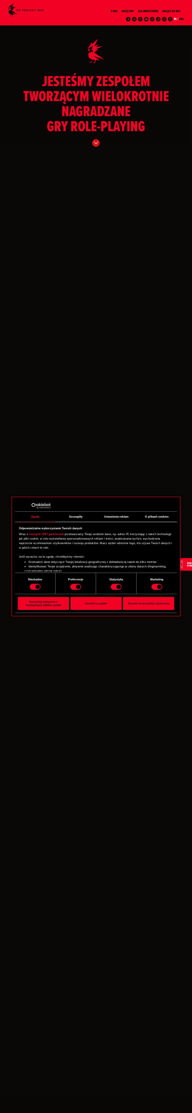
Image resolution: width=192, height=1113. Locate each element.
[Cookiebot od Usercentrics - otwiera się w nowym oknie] (34, 506)
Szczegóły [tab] (76, 516)
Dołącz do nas (171, 11)
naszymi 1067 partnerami (46, 534)
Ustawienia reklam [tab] (116, 516)
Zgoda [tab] (35, 516)
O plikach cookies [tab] (157, 516)
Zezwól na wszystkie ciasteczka (148, 603)
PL (175, 19)
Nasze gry (128, 11)
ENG (181, 19)
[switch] (75, 587)
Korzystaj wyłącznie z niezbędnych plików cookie (43, 603)
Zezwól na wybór (96, 603)
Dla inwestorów (148, 11)
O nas (114, 11)
